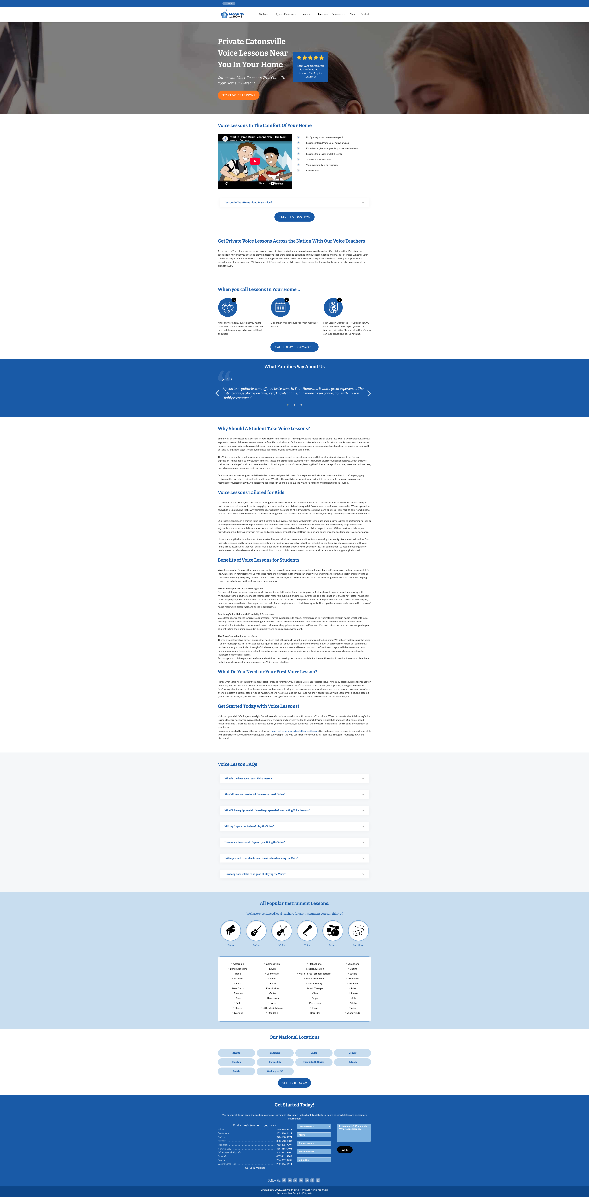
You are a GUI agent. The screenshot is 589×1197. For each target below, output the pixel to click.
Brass (238, 998)
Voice (307, 945)
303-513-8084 (284, 1140)
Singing (353, 968)
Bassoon (238, 993)
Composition (273, 963)
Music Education (315, 968)
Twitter (290, 1180)
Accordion (238, 963)
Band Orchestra (238, 968)
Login (229, 3)
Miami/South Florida (313, 1062)
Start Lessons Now (294, 217)
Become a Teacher (287, 1193)
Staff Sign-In (305, 1193)
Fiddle (272, 978)
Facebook (284, 1180)
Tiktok (312, 1180)
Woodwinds (353, 1012)
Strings (353, 973)
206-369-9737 (284, 1160)
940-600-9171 (284, 1137)
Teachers (322, 14)
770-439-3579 (284, 1129)
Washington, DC (275, 1071)
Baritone (238, 978)
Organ (315, 998)
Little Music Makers (272, 1007)
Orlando (352, 1062)
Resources (337, 14)
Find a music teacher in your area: (255, 1125)
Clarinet (238, 1012)
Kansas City (275, 1062)
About (353, 14)
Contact (365, 14)
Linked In (295, 1180)
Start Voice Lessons (238, 95)
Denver (352, 1053)
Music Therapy (315, 988)
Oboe (315, 993)
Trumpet (353, 983)
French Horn (272, 988)
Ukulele (353, 993)
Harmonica (273, 998)
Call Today (294, 347)
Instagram (318, 1180)
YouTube (301, 1180)
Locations (306, 14)
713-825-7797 (284, 1144)
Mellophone (315, 963)
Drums (333, 945)
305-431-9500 (284, 1152)
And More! (358, 945)
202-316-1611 (284, 1133)
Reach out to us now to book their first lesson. (295, 730)
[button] (288, 404)
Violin (281, 945)
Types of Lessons (285, 14)
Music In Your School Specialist (315, 973)
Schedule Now (294, 1083)
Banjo (238, 973)
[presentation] (219, 393)
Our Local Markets (255, 1167)
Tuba (353, 988)
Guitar (256, 945)
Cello (238, 1002)
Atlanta (236, 1053)
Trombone (353, 978)
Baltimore (275, 1053)
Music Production (315, 978)
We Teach (264, 14)
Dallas (314, 1053)
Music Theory (315, 983)
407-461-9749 (284, 1156)
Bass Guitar (238, 988)
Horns (272, 1002)
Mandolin (273, 1012)
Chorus (238, 1007)
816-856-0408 (284, 1148)
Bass (238, 983)
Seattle (236, 1071)
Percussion (315, 1002)
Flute (273, 983)
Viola (353, 998)
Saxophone (353, 963)
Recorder (315, 1012)
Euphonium (273, 973)
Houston (236, 1062)
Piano (230, 945)
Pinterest (307, 1180)
